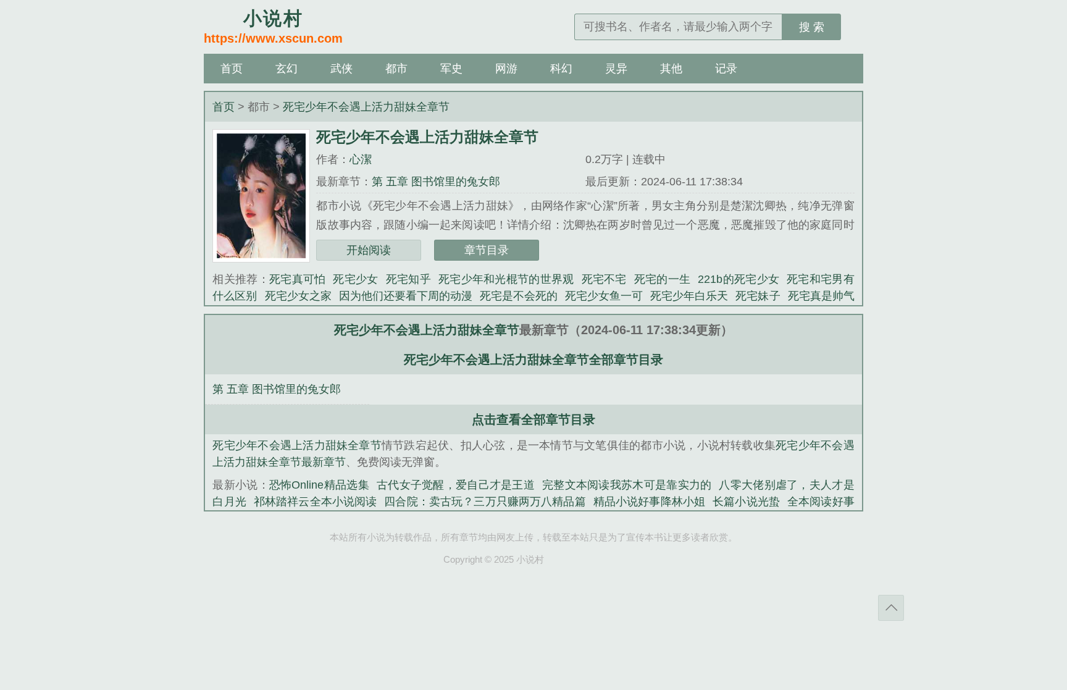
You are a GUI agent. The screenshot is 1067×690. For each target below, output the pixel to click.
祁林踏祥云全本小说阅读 (315, 501)
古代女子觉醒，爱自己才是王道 (456, 485)
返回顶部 (891, 608)
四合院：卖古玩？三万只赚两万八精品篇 (484, 501)
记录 (726, 68)
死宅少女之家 (298, 296)
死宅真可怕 (297, 279)
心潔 (360, 159)
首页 (231, 68)
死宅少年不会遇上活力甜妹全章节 (366, 107)
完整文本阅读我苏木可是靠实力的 (626, 485)
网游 (506, 68)
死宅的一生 (662, 279)
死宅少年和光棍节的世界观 (506, 279)
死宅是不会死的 (519, 296)
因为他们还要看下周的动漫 (405, 296)
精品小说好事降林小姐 (649, 501)
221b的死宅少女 (738, 279)
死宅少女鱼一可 (604, 296)
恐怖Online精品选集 (319, 485)
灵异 (616, 68)
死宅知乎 (408, 279)
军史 (451, 68)
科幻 (561, 68)
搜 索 (811, 27)
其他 (671, 68)
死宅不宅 (604, 279)
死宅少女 (355, 279)
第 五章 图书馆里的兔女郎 (436, 181)
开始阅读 (368, 250)
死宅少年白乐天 (689, 296)
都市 (396, 68)
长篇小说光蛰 (746, 501)
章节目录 (486, 250)
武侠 (341, 68)
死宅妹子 (757, 296)
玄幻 (286, 68)
